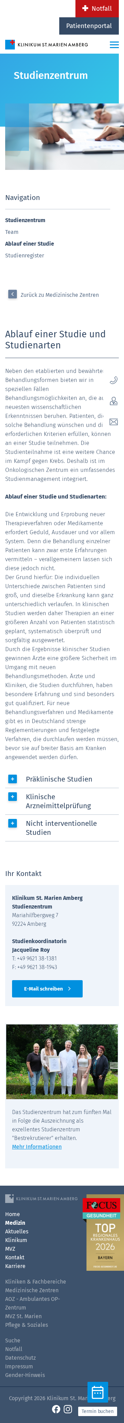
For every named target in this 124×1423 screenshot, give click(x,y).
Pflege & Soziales (26, 1325)
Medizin (15, 1223)
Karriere (15, 1266)
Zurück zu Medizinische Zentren (60, 295)
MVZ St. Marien (23, 1316)
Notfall (102, 8)
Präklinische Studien (59, 779)
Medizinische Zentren (32, 1290)
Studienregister (24, 255)
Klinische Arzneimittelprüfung (58, 801)
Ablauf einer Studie (29, 243)
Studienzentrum (25, 220)
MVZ (10, 1249)
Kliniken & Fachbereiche (35, 1281)
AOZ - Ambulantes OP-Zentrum (32, 1303)
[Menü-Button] (114, 44)
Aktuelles (16, 1231)
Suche (12, 1340)
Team (12, 232)
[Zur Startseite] (46, 44)
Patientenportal (89, 26)
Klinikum (16, 1240)
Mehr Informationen (37, 1146)
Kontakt (14, 1257)
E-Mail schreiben (43, 989)
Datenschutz (20, 1357)
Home (12, 1214)
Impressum (19, 1366)
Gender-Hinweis (25, 1375)
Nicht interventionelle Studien (61, 828)
